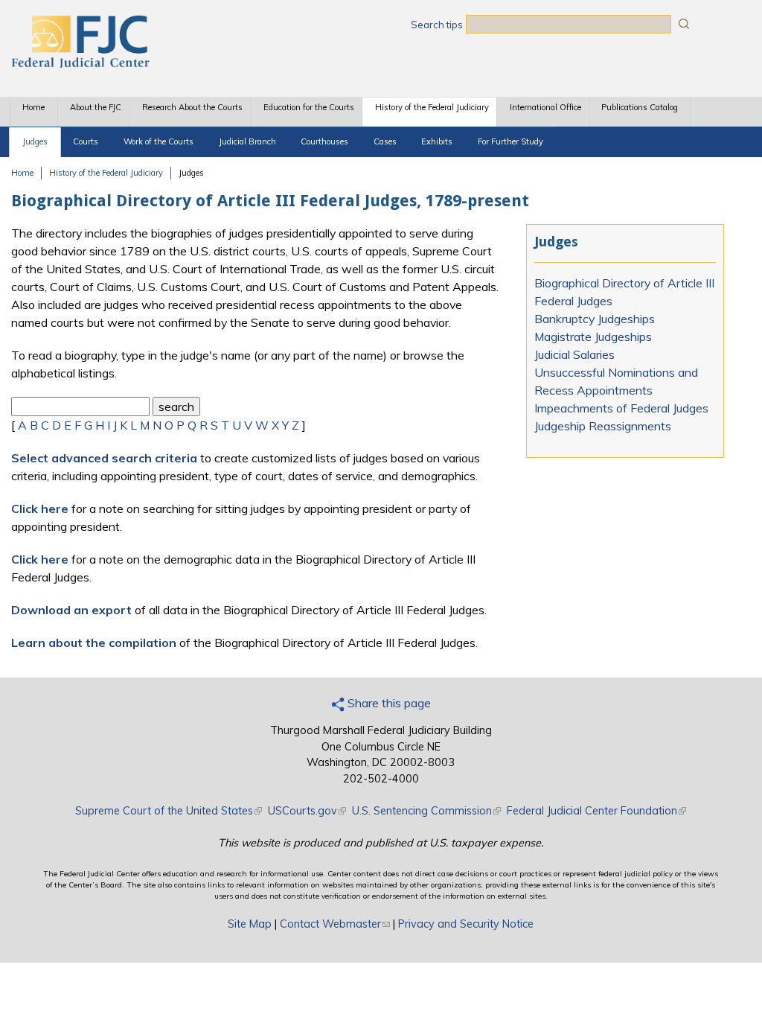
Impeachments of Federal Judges (621, 408)
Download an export (71, 609)
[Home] (79, 63)
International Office (545, 107)
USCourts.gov (307, 810)
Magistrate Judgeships (593, 336)
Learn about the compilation (93, 642)
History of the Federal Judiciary (432, 107)
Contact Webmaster (335, 924)
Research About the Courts (192, 107)
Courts (85, 141)
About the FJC (95, 107)
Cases (385, 141)
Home (33, 107)
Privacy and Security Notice (466, 924)
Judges (35, 141)
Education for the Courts (308, 107)
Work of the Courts (158, 141)
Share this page (388, 702)
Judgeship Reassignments (602, 425)
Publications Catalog (639, 107)
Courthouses (324, 141)
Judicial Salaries (574, 354)
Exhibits (436, 141)
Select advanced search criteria (104, 457)
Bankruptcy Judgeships (594, 318)
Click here (39, 508)
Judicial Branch (247, 141)
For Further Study (510, 141)
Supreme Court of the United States (168, 810)
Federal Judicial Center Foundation (596, 810)
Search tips (437, 25)
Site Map (250, 924)
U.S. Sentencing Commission (426, 810)
